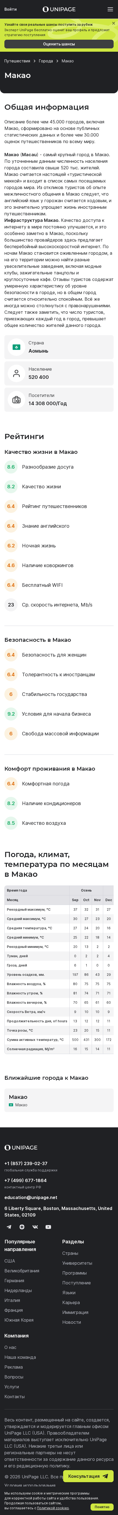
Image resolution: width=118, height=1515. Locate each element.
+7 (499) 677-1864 (25, 1180)
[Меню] (108, 9)
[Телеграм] (8, 1227)
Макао (102, 154)
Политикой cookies (53, 1508)
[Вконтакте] (35, 1227)
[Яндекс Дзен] (22, 1227)
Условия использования (29, 1485)
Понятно (102, 1507)
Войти (10, 9)
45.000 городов (67, 121)
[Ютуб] (48, 1227)
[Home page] (59, 9)
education (30, 1197)
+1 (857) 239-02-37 (25, 1163)
